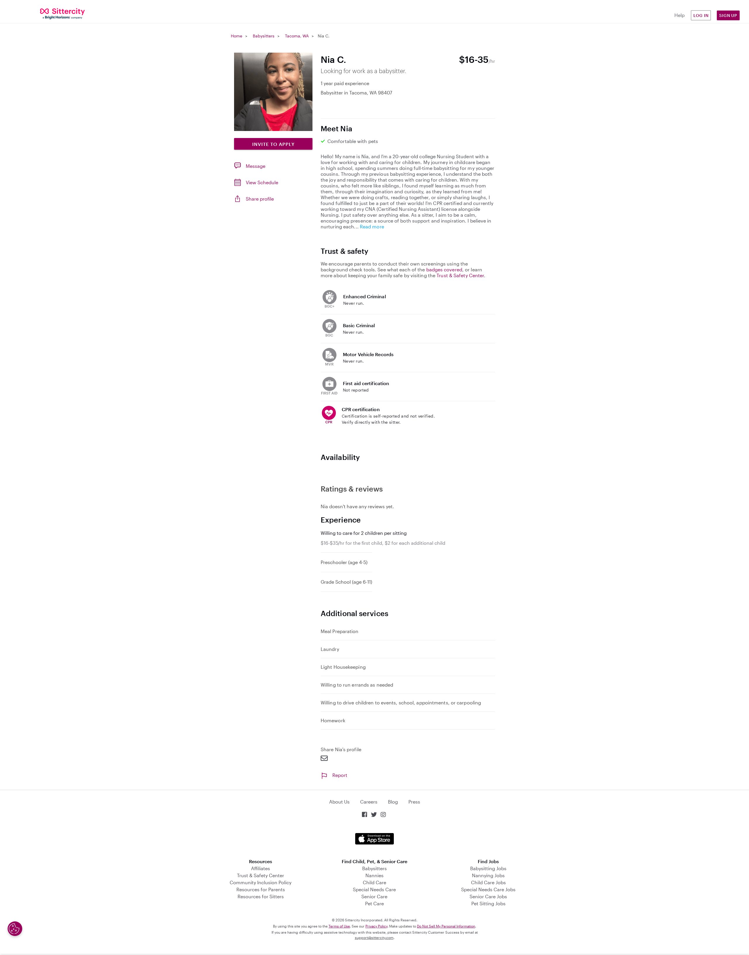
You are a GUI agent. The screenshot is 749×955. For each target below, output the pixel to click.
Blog (393, 801)
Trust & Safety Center (460, 275)
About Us (339, 801)
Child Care (374, 882)
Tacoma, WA (297, 35)
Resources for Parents (260, 889)
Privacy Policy (376, 926)
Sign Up (728, 15)
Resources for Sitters (261, 896)
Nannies (374, 875)
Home (236, 35)
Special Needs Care (374, 889)
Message (255, 166)
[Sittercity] (62, 13)
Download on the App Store (374, 838)
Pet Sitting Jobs (488, 903)
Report (339, 775)
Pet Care (374, 903)
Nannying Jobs (488, 875)
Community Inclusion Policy (260, 882)
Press (414, 801)
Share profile (260, 198)
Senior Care (374, 896)
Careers (368, 801)
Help (679, 15)
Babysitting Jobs (488, 868)
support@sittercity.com (374, 937)
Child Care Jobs (488, 882)
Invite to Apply (273, 144)
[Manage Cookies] (15, 928)
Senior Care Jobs (488, 896)
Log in (701, 15)
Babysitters (263, 35)
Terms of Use (339, 926)
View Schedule (262, 182)
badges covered (444, 269)
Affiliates (260, 868)
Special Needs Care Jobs (488, 889)
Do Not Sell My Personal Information (446, 926)
